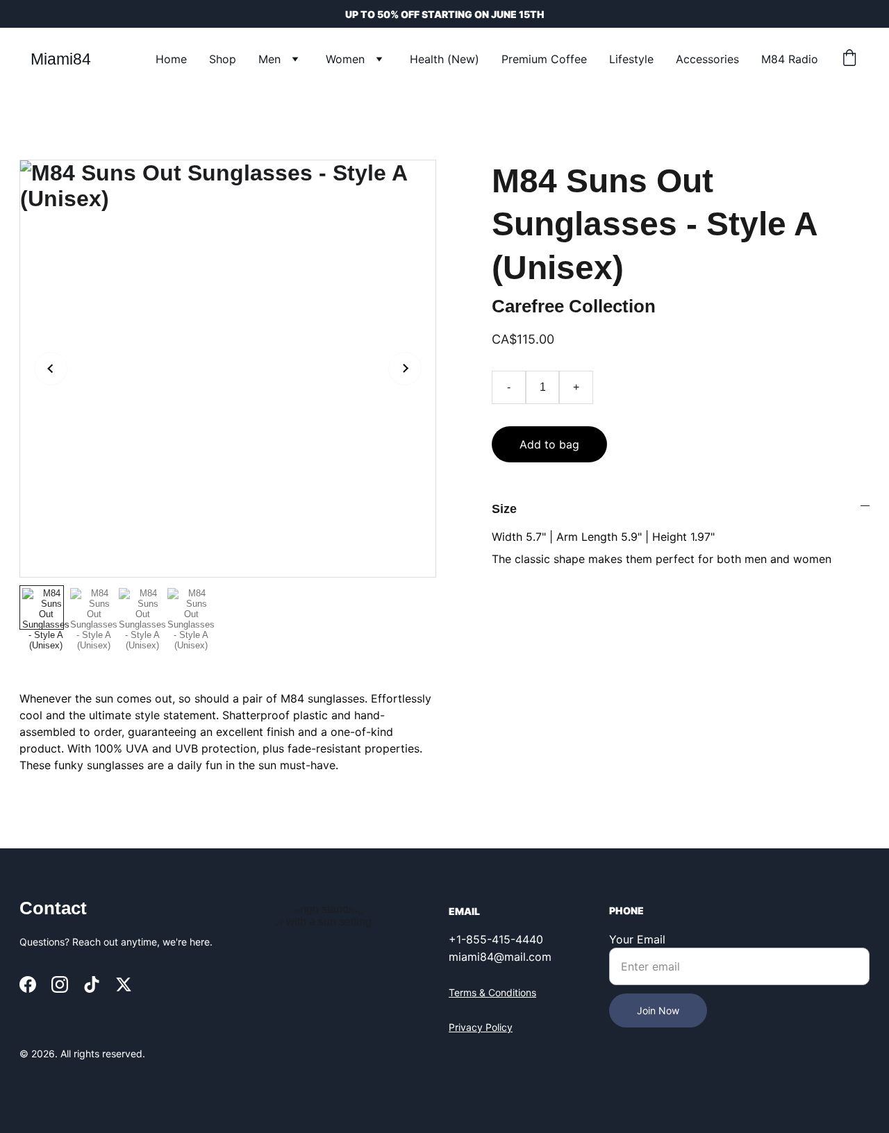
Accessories (707, 59)
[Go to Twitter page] (123, 984)
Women (345, 59)
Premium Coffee (544, 59)
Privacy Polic (478, 1027)
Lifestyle (631, 59)
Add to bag (549, 444)
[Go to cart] (849, 59)
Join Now (658, 1010)
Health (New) (444, 59)
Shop (222, 59)
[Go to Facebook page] (27, 984)
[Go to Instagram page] (59, 984)
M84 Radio (789, 59)
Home (171, 59)
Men (269, 59)
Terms (464, 992)
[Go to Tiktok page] (91, 984)
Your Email (637, 939)
